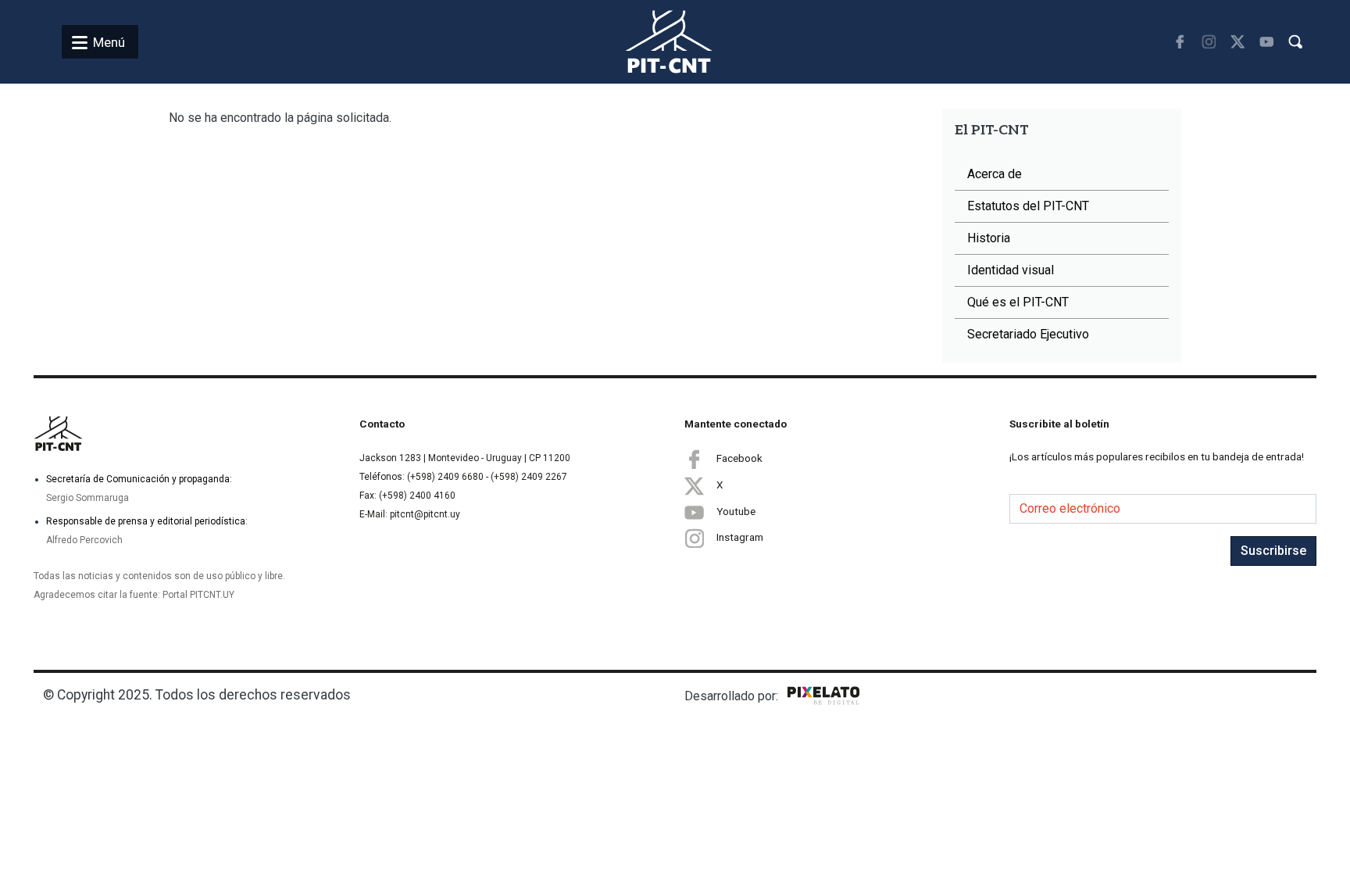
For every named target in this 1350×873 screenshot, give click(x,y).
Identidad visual (1010, 270)
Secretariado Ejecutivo (1028, 334)
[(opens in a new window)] (1180, 41)
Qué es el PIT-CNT (1018, 302)
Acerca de (994, 173)
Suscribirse (1273, 550)
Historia (988, 238)
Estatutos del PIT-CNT (1028, 206)
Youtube (735, 511)
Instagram (739, 537)
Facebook (739, 458)
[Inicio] (650, 41)
